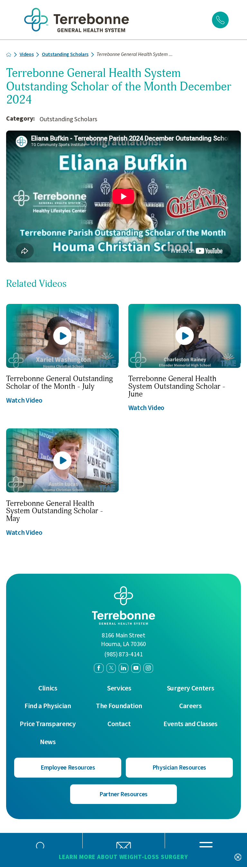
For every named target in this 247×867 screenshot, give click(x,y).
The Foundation (119, 706)
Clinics (47, 688)
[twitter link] (111, 668)
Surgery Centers (190, 688)
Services (119, 688)
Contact (119, 724)
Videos (27, 54)
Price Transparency (48, 724)
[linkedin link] (123, 668)
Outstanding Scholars (65, 54)
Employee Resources (68, 767)
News (48, 742)
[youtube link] (136, 668)
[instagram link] (148, 668)
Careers (190, 706)
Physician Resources (179, 767)
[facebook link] (99, 668)
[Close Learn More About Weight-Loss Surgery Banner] (238, 857)
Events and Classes (190, 724)
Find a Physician (47, 706)
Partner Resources (123, 794)
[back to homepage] (8, 54)
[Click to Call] (220, 20)
